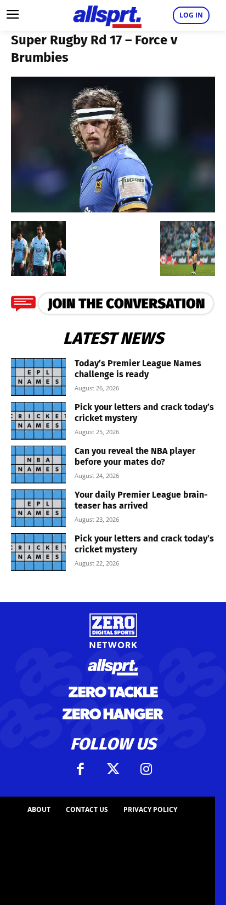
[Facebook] (80, 769)
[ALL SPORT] (107, 15)
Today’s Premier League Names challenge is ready (138, 368)
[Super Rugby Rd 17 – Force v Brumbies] (113, 209)
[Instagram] (146, 769)
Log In (191, 15)
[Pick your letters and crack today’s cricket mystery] (38, 421)
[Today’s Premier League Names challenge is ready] (38, 377)
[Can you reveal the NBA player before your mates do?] (38, 464)
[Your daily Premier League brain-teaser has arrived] (38, 508)
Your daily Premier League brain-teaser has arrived (141, 500)
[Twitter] (113, 769)
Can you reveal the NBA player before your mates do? (135, 456)
